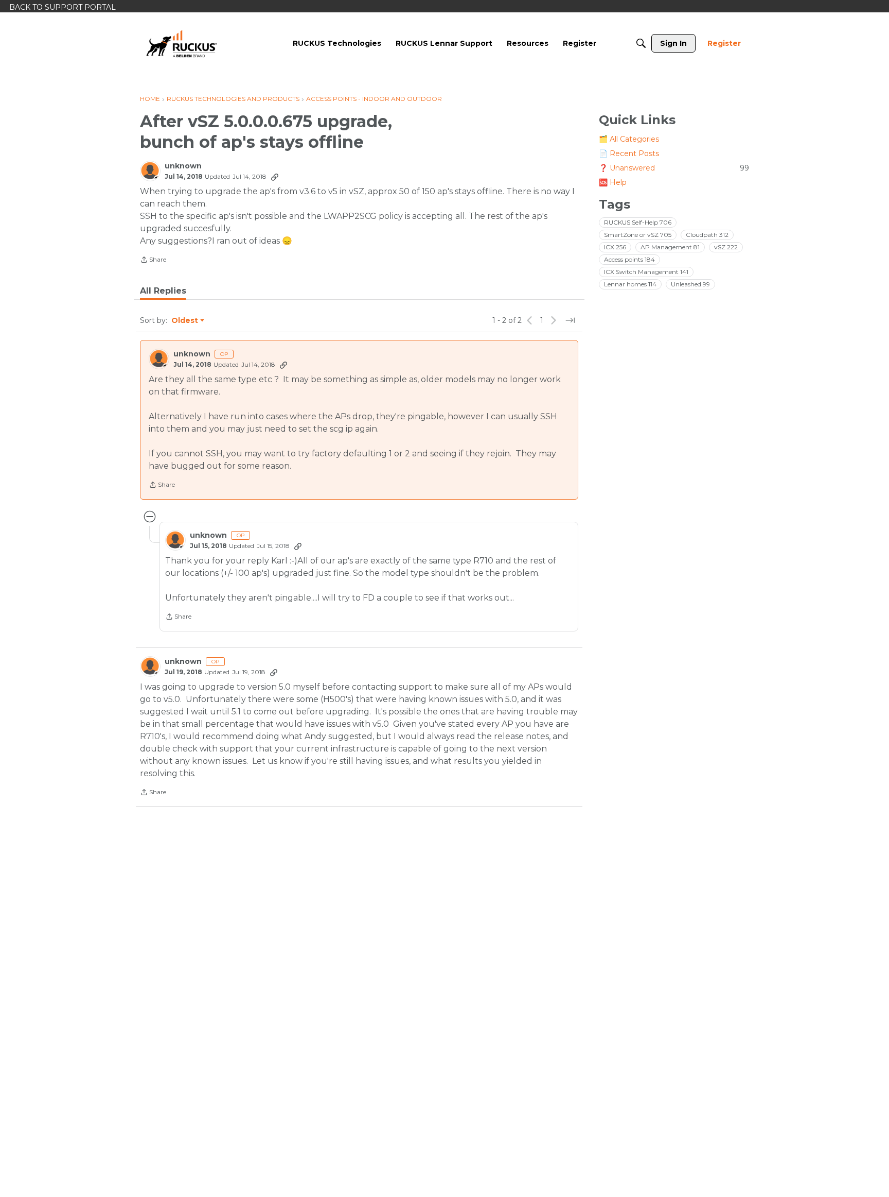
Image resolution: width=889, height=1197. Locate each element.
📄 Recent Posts (629, 153)
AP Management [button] (670, 247)
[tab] (163, 291)
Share (153, 260)
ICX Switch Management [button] (646, 272)
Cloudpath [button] (707, 234)
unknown (183, 166)
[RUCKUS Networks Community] (181, 43)
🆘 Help (613, 182)
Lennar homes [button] (630, 284)
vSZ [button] (726, 247)
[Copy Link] (275, 176)
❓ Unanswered (674, 168)
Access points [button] (629, 259)
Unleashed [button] (690, 284)
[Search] (641, 43)
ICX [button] (615, 247)
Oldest (185, 321)
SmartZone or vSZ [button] (637, 234)
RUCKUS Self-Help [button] (637, 222)
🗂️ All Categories (629, 139)
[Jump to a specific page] (570, 320)
